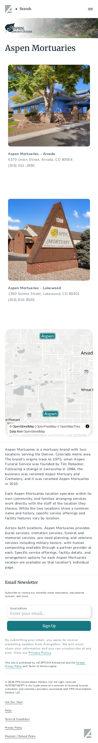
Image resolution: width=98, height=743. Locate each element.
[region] (49, 383)
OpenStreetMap (34, 431)
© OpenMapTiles (68, 426)
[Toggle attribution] (87, 426)
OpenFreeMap (46, 426)
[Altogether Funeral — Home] (9, 9)
